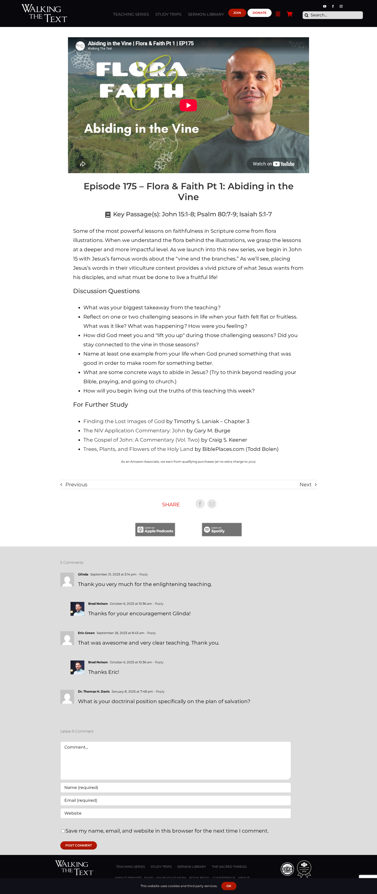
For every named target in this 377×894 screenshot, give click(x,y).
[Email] (212, 504)
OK (228, 886)
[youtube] (324, 6)
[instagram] (341, 6)
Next (306, 484)
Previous (76, 484)
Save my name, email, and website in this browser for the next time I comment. (167, 831)
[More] (278, 13)
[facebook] (332, 6)
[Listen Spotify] (222, 526)
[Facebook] (200, 504)
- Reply (142, 574)
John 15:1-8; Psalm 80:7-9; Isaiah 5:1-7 (217, 214)
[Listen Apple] (155, 526)
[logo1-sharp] (74, 863)
